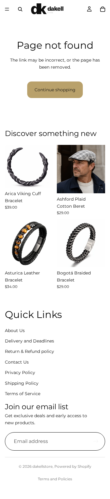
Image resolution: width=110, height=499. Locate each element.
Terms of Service (22, 393)
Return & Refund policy (29, 351)
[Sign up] (96, 441)
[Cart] (102, 9)
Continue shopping (55, 90)
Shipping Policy (21, 383)
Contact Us (17, 362)
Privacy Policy (20, 372)
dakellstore (42, 466)
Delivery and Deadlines (29, 341)
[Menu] (7, 9)
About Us (15, 330)
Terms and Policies (55, 479)
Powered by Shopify (72, 466)
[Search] (20, 9)
